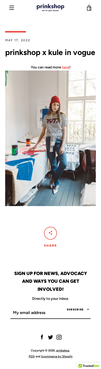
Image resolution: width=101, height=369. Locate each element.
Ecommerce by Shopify (57, 356)
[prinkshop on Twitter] (50, 337)
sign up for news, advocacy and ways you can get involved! (50, 281)
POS (32, 356)
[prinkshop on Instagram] (59, 337)
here (65, 67)
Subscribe (75, 309)
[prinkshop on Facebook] (42, 337)
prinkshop (62, 350)
